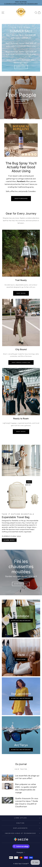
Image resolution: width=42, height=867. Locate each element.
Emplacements (20, 828)
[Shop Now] (21, 48)
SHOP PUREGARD (21, 198)
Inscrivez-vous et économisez (20, 833)
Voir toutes (21, 769)
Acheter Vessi (21, 584)
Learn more (9, 540)
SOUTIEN (20, 823)
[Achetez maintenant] (21, 618)
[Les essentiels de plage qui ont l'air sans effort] (7, 777)
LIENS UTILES (20, 818)
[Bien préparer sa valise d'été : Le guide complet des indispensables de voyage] (7, 786)
